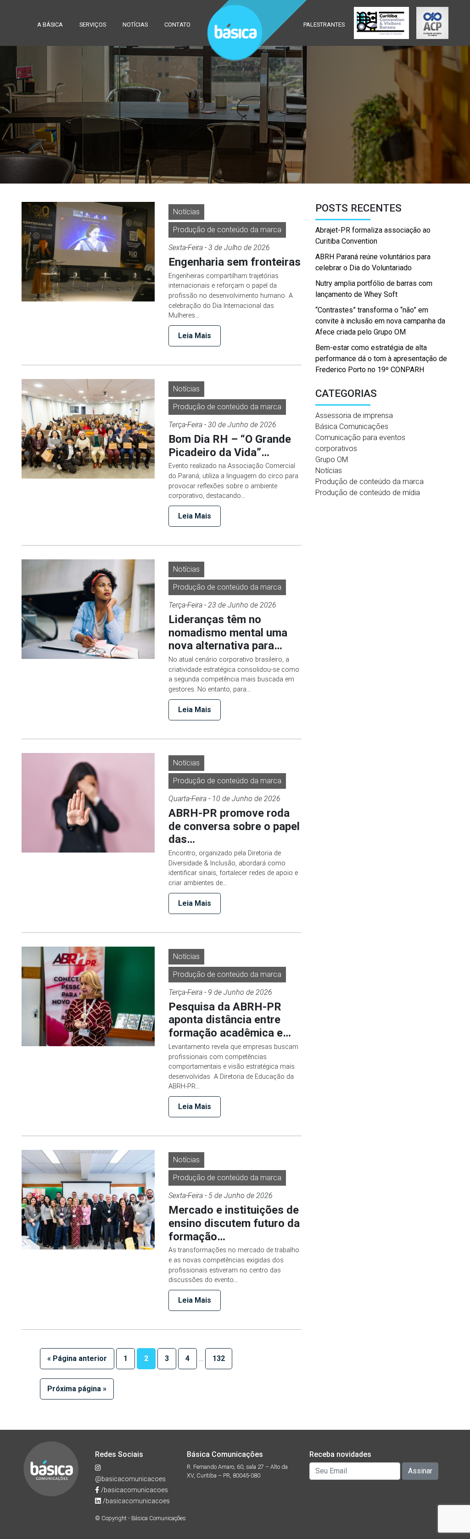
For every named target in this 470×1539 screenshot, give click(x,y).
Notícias (135, 24)
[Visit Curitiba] (381, 23)
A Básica (50, 24)
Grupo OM (331, 459)
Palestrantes (324, 24)
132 (219, 1358)
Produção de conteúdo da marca (227, 229)
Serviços (92, 24)
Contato (177, 24)
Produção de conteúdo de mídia (367, 492)
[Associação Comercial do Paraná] (432, 23)
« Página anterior (77, 1358)
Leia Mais (194, 335)
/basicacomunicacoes (133, 1490)
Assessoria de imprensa (354, 415)
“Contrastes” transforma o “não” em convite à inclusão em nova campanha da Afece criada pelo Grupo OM (380, 321)
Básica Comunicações (351, 426)
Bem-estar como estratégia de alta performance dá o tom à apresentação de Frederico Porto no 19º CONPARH (381, 358)
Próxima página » (76, 1388)
